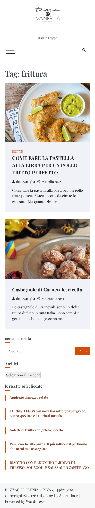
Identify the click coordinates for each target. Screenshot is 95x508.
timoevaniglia (25, 182)
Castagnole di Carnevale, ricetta (47, 289)
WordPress (35, 501)
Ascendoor (68, 495)
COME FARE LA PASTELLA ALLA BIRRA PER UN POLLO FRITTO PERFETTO (45, 165)
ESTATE (17, 151)
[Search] (84, 50)
